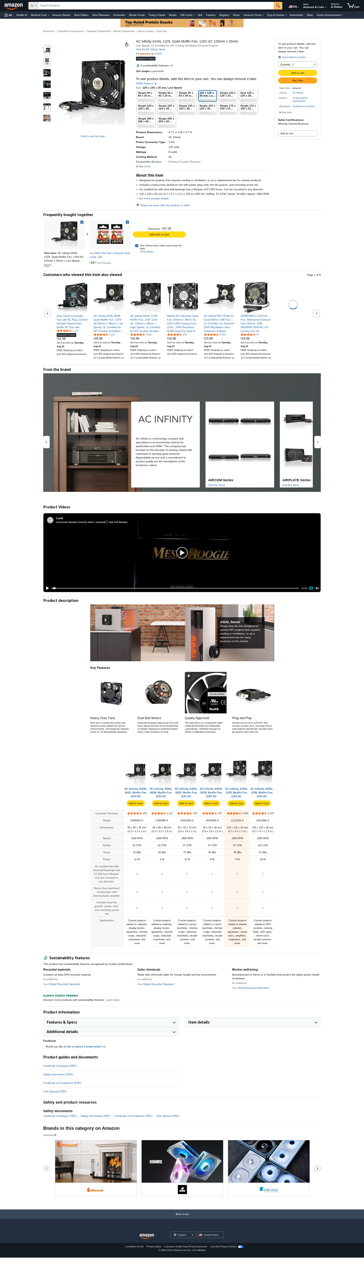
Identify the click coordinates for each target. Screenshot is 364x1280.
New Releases (101, 15)
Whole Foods (137, 15)
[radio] (47, 50)
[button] (8, 15)
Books (173, 15)
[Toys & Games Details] (286, 15)
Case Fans (161, 31)
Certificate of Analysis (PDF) (60, 1065)
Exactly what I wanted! (92, 522)
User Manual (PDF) (55, 1091)
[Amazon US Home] (147, 1236)
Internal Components (124, 31)
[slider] (175, 588)
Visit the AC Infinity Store (150, 49)
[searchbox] (156, 5)
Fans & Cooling (145, 31)
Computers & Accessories (70, 31)
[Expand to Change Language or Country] (298, 7)
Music (236, 15)
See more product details (154, 198)
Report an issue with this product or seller (165, 205)
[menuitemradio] (311, 588)
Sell (200, 15)
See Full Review (118, 522)
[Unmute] (317, 588)
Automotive (296, 15)
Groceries (119, 15)
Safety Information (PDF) (58, 1074)
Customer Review (66, 522)
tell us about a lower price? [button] (85, 1046)
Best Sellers (81, 15)
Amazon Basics (61, 15)
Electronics (49, 31)
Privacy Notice (154, 1246)
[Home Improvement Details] (342, 15)
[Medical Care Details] (48, 15)
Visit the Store (216, 485)
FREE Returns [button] (145, 83)
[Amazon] (14, 5)
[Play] (46, 588)
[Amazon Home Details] (263, 15)
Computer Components (98, 31)
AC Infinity (298, 92)
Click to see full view (93, 136)
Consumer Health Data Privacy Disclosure (185, 1246)
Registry (224, 15)
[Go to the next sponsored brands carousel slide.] (317, 1168)
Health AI (21, 15)
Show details (146, 251)
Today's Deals (157, 15)
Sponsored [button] (48, 1135)
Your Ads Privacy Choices (223, 1246)
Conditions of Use (134, 1246)
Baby (310, 15)
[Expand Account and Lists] (325, 7)
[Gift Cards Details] (194, 15)
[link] (110, 234)
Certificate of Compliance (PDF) (62, 1082)
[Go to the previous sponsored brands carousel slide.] (46, 1168)
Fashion (211, 15)
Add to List (286, 133)
